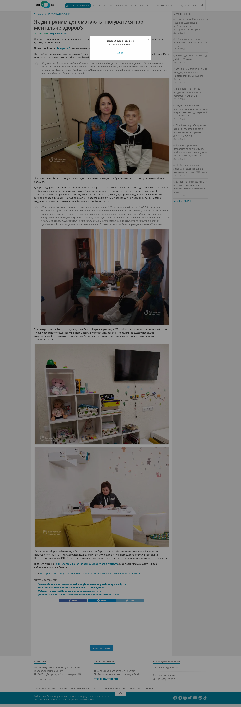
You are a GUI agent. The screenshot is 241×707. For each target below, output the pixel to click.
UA (118, 52)
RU (122, 52)
